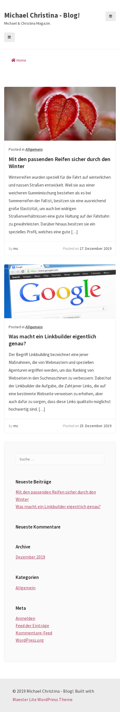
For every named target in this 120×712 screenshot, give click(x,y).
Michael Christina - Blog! (42, 15)
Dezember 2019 (30, 557)
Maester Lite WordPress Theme (43, 699)
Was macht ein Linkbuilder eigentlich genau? (60, 291)
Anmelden (25, 618)
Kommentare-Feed (34, 633)
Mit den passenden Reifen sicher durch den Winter (60, 114)
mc (15, 248)
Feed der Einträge (32, 625)
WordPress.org (30, 640)
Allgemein (34, 149)
